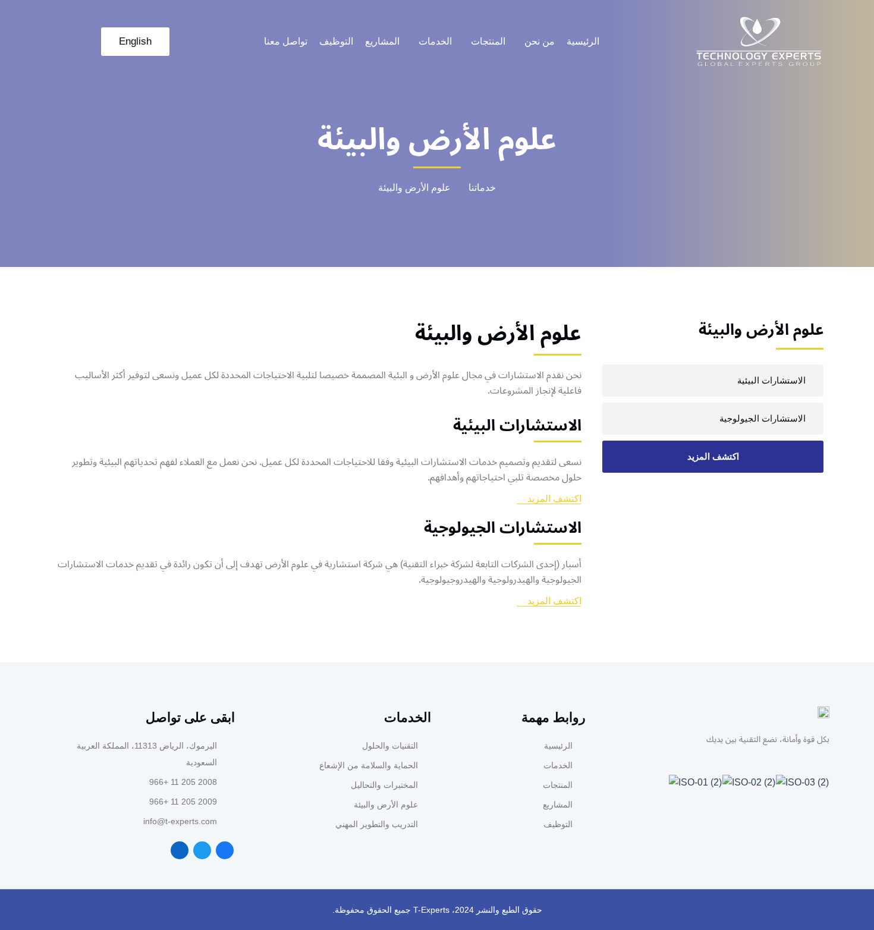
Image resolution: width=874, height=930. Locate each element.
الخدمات (435, 41)
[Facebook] (225, 850)
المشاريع (382, 41)
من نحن (539, 41)
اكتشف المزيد (713, 456)
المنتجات (488, 41)
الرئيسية (583, 41)
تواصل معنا (285, 41)
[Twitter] (202, 850)
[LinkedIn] (179, 850)
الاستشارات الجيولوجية (762, 418)
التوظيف (336, 41)
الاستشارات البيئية (771, 380)
